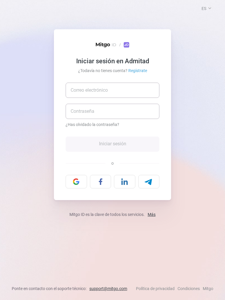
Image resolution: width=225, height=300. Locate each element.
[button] (209, 8)
